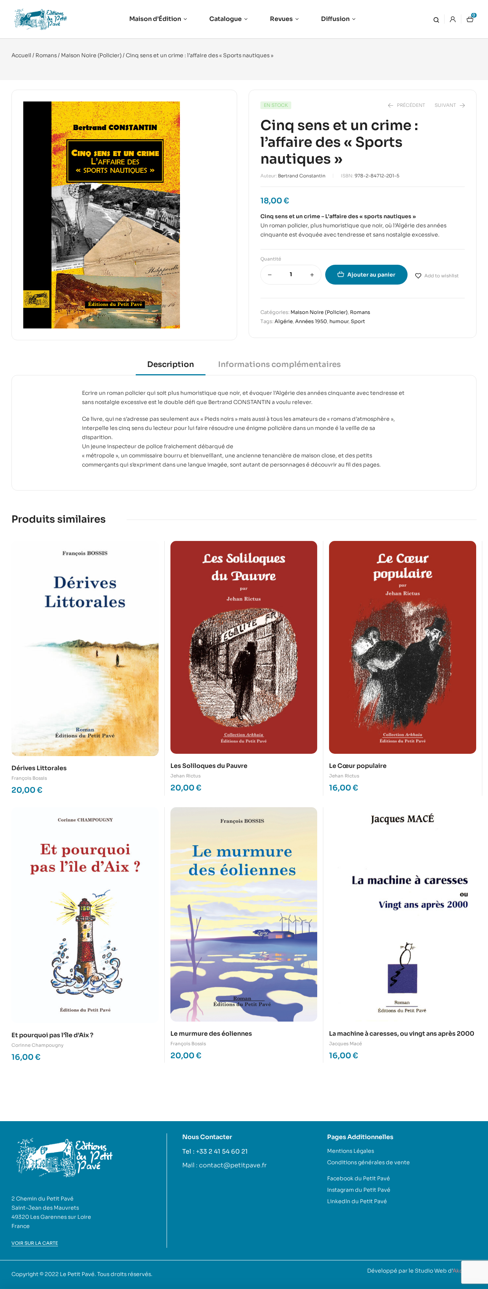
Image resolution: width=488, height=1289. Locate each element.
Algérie (283, 321)
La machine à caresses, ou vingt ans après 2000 (401, 1034)
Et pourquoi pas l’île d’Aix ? (52, 1035)
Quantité (270, 259)
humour (338, 321)
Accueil (21, 55)
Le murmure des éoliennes (211, 1034)
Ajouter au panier (371, 274)
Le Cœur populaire (358, 766)
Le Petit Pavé (77, 1274)
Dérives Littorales (39, 768)
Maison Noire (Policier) (91, 55)
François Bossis (29, 778)
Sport (358, 321)
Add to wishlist (441, 275)
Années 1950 (311, 321)
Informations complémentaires (279, 364)
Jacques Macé (345, 1043)
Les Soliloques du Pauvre (208, 766)
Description (170, 364)
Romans (46, 55)
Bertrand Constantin (302, 176)
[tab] (170, 367)
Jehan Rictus (185, 776)
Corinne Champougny (37, 1045)
